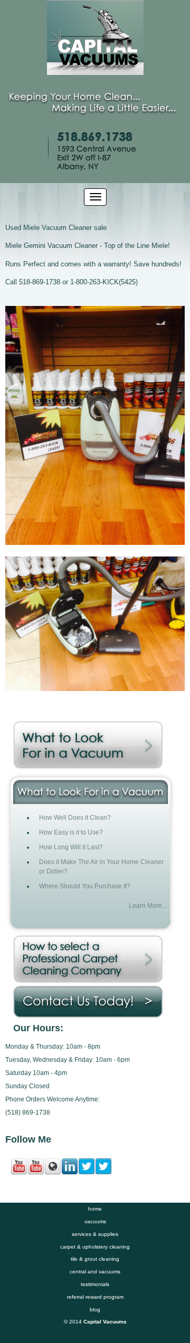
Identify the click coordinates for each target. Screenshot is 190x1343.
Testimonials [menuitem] (95, 1284)
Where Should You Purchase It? (84, 885)
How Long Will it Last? (71, 846)
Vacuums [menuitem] (95, 1221)
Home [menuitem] (95, 1209)
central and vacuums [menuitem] (95, 1271)
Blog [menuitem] (95, 1309)
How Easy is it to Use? (71, 832)
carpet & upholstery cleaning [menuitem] (95, 1247)
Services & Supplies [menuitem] (95, 1234)
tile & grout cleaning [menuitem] (95, 1259)
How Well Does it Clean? (75, 817)
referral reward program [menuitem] (95, 1297)
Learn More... (148, 905)
